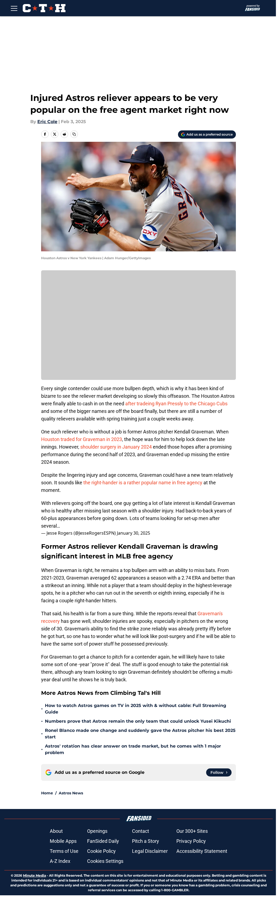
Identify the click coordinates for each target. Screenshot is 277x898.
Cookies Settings (105, 861)
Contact (140, 831)
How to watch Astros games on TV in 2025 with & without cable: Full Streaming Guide (135, 709)
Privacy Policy (191, 841)
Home (47, 793)
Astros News (71, 793)
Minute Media (34, 875)
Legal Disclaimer (150, 851)
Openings (97, 831)
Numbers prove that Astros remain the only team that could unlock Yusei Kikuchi (138, 721)
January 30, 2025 (133, 533)
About (56, 831)
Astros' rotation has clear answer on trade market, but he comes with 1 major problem (133, 749)
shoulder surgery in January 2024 (116, 447)
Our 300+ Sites (192, 831)
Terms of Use (64, 851)
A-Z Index (60, 861)
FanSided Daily (103, 841)
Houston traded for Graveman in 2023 (81, 439)
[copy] (74, 134)
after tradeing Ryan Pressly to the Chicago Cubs (175, 403)
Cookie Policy (101, 851)
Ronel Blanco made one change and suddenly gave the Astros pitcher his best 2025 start (140, 733)
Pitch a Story (145, 841)
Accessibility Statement (201, 851)
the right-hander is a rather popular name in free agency (142, 482)
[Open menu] (14, 8)
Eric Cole (47, 121)
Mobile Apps (63, 841)
